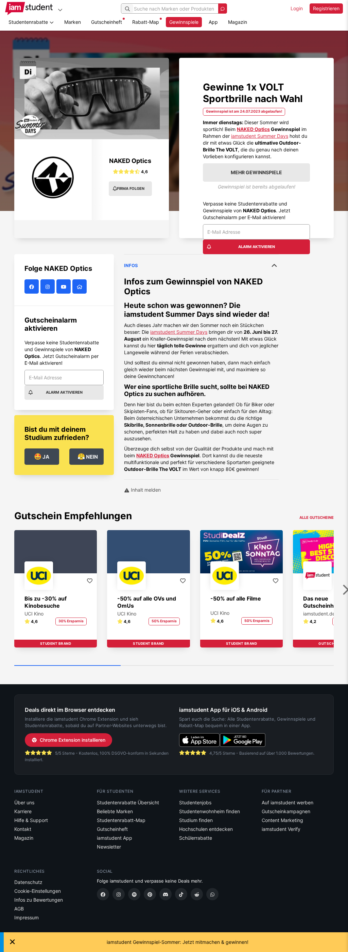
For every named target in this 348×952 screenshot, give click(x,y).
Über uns (24, 802)
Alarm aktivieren (256, 246)
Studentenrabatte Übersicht (128, 802)
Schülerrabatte (195, 838)
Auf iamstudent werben (287, 802)
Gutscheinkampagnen (286, 811)
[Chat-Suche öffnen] (222, 8)
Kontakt (22, 829)
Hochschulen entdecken (206, 829)
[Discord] (165, 894)
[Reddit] (197, 894)
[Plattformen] (60, 9)
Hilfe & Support (31, 820)
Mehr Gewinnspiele (256, 172)
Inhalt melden (145, 490)
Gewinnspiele (183, 22)
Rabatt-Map (145, 22)
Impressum (26, 917)
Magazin (237, 22)
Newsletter (109, 847)
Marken (72, 22)
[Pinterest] (150, 894)
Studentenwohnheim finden (209, 811)
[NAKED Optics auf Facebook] (32, 287)
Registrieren (326, 8)
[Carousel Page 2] (174, 666)
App (213, 22)
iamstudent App (114, 838)
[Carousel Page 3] (280, 666)
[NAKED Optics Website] (80, 287)
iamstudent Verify (281, 829)
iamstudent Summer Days (259, 136)
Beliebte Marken (115, 811)
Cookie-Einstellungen (37, 891)
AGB (19, 909)
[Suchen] (127, 8)
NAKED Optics (253, 129)
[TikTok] (181, 894)
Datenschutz (28, 882)
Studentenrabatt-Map (121, 820)
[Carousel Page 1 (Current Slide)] (67, 666)
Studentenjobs (195, 802)
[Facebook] (103, 894)
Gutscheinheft (106, 22)
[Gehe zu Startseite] (29, 8)
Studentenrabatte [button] (28, 22)
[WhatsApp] (212, 894)
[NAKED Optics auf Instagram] (48, 287)
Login (297, 8)
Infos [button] (131, 265)
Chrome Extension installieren (72, 740)
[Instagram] (118, 894)
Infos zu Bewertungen (38, 900)
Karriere (23, 811)
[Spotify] (134, 894)
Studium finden (196, 820)
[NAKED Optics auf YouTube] (64, 287)
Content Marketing (282, 820)
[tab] (201, 363)
